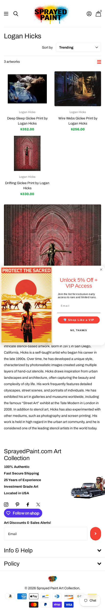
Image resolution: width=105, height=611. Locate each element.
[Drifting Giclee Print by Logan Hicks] (27, 153)
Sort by (47, 47)
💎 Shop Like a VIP (78, 319)
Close (52, 550)
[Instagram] (6, 504)
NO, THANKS (78, 330)
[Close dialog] (101, 269)
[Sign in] (89, 14)
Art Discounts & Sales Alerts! (27, 523)
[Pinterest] (17, 504)
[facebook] (28, 504)
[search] (15, 13)
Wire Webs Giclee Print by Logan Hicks (77, 120)
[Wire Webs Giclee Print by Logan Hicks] (77, 88)
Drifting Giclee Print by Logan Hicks (27, 185)
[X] (38, 504)
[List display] (99, 62)
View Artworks (7, 14)
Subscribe (95, 533)
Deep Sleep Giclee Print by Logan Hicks (27, 120)
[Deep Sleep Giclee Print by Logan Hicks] (27, 88)
